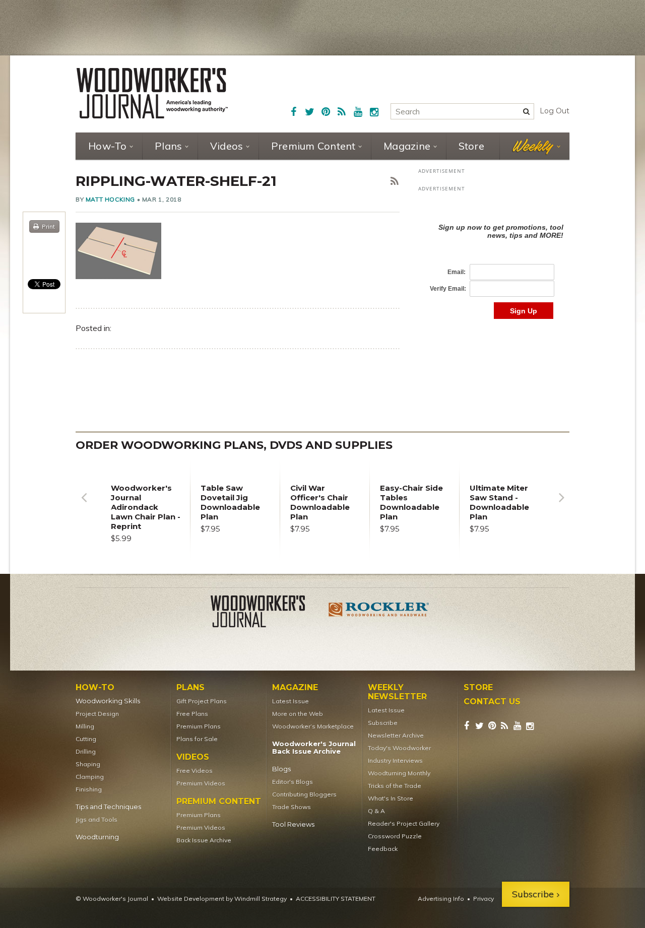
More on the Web (297, 713)
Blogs (281, 769)
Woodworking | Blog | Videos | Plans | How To (152, 93)
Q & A (376, 811)
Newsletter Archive (396, 735)
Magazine (406, 146)
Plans (168, 146)
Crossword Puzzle (395, 836)
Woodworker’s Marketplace (313, 726)
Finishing (89, 789)
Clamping (90, 776)
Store (471, 146)
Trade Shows (291, 807)
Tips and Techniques (108, 807)
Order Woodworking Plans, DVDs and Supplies (234, 445)
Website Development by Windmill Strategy (222, 898)
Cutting (86, 739)
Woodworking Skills (108, 701)
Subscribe (383, 722)
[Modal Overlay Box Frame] (493, 260)
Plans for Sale (197, 739)
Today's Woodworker (399, 748)
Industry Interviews (395, 760)
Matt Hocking (110, 199)
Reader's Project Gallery (403, 823)
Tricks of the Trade (394, 785)
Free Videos (194, 770)
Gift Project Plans (201, 701)
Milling (85, 726)
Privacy (483, 898)
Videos (226, 146)
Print (48, 226)
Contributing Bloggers (304, 794)
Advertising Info (441, 898)
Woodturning (97, 837)
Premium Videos (200, 783)
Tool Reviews (293, 824)
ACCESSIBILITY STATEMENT (335, 898)
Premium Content (313, 146)
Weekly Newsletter (397, 692)
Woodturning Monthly (399, 773)
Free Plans (192, 713)
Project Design (97, 713)
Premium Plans (198, 726)
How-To (107, 146)
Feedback (383, 848)
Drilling (86, 751)
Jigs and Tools (96, 819)
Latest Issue (290, 701)
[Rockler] (379, 613)
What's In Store (390, 798)
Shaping (88, 764)
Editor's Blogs (292, 781)
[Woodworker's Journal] (266, 613)
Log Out (554, 110)
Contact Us (492, 701)
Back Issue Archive (203, 840)
